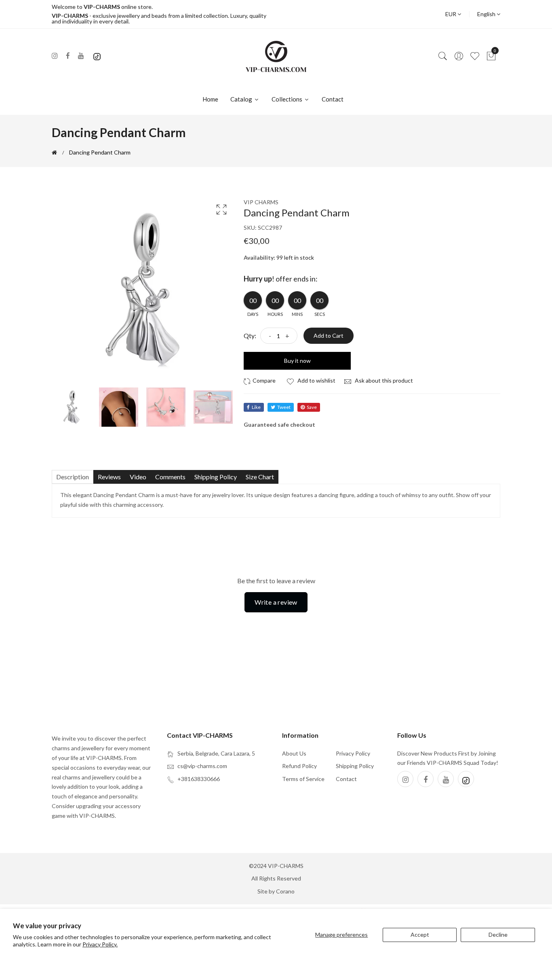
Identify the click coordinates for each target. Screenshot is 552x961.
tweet (284, 407)
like (256, 407)
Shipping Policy (355, 765)
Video (138, 476)
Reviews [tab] (109, 476)
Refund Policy (299, 765)
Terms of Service (303, 778)
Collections (287, 99)
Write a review (276, 602)
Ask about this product (383, 380)
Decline (498, 934)
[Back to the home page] (54, 152)
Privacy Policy (353, 753)
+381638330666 (198, 778)
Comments (170, 476)
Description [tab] (72, 476)
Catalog (241, 99)
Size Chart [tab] (260, 476)
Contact (332, 99)
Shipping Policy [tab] (215, 476)
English (487, 14)
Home (210, 99)
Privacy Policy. (100, 944)
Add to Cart (328, 335)
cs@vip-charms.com (202, 765)
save (312, 407)
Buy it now (297, 360)
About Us (294, 753)
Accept (420, 934)
